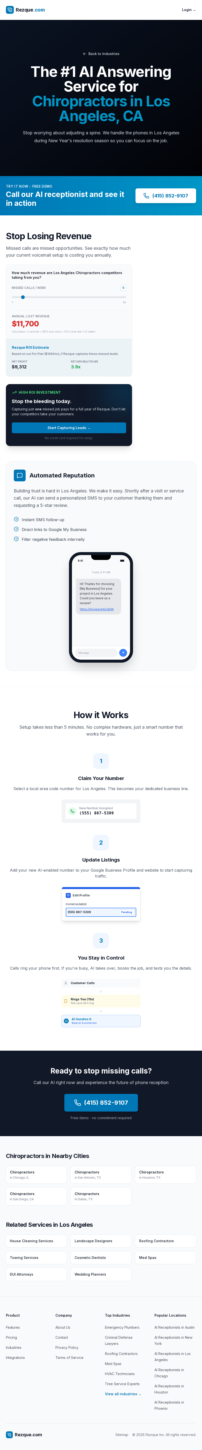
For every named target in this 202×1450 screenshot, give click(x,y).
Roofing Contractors (121, 1354)
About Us (62, 1327)
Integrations (15, 1357)
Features (13, 1327)
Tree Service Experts (122, 1384)
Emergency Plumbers (122, 1327)
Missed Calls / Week (29, 288)
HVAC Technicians (120, 1374)
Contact (61, 1337)
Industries (13, 1347)
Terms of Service (69, 1357)
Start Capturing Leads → (69, 428)
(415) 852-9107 (170, 196)
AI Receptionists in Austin (174, 1327)
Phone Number (76, 904)
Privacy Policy (66, 1347)
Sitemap (121, 1435)
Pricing (11, 1337)
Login (189, 10)
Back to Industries (103, 54)
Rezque (30, 10)
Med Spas (113, 1364)
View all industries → (123, 1394)
